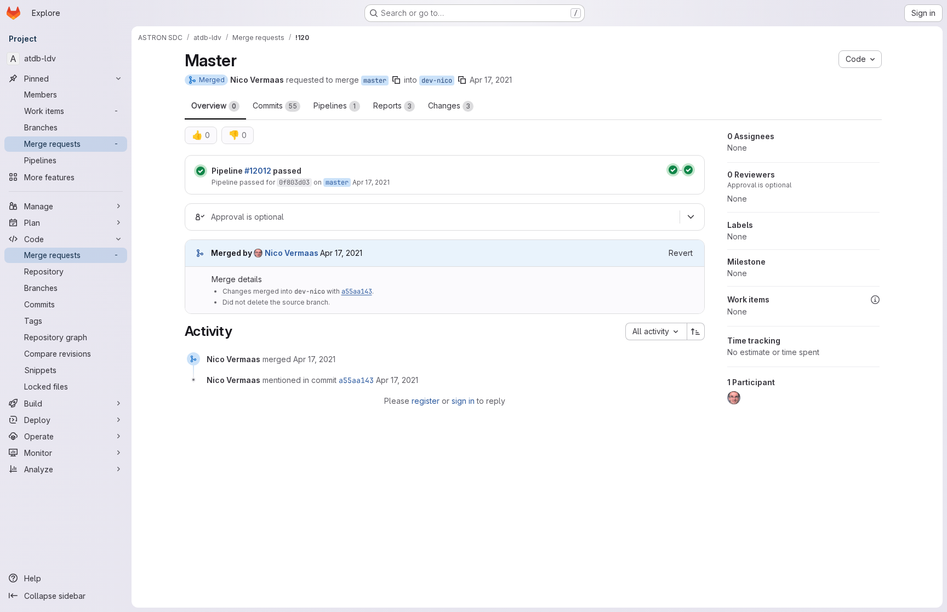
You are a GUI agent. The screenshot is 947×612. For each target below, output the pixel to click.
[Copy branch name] (396, 80)
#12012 (257, 170)
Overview (213, 105)
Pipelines (334, 105)
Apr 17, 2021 (491, 79)
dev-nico (436, 80)
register (426, 400)
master (374, 80)
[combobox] (656, 331)
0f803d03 (294, 182)
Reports (392, 105)
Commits (275, 105)
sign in (463, 400)
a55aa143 (356, 291)
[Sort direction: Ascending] (696, 331)
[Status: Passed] (200, 171)
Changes (449, 105)
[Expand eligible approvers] (691, 217)
